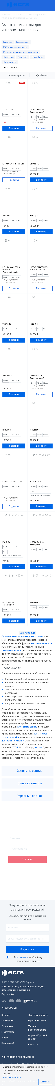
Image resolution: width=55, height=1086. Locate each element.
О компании (7, 1026)
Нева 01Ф (34, 324)
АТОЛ (15, 747)
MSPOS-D (6, 542)
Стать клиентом (29, 783)
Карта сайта (8, 994)
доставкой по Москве (13, 740)
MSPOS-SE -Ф (35, 482)
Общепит (22, 57)
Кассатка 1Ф (35, 602)
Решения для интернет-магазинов (20, 52)
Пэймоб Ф (6, 430)
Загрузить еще (27, 633)
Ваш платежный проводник (40, 495)
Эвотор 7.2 (34, 164)
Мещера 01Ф (35, 430)
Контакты (33, 1044)
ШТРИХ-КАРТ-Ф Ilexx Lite (13, 164)
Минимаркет (22, 42)
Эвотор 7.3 (7, 376)
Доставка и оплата (38, 1015)
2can (32, 491)
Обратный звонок (29, 796)
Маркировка (8, 1020)
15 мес (12, 114)
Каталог (6, 1015)
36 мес (18, 114)
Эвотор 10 (6, 324)
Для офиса (37, 57)
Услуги (5, 1037)
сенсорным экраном (12, 650)
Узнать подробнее (12, 1077)
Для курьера (9, 62)
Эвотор (38, 747)
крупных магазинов (27, 726)
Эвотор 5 (6, 215)
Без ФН (5, 114)
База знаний (8, 1043)
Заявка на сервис (29, 771)
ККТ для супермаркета (15, 47)
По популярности (16, 75)
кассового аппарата (41, 643)
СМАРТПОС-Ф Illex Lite (12, 482)
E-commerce (8, 1032)
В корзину (14, 128)
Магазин (7, 42)
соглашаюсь (21, 957)
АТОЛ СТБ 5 (7, 110)
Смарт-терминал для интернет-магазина (22, 636)
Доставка (8, 57)
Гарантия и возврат (38, 1020)
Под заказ (41, 128)
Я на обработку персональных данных (28, 959)
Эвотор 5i (34, 215)
